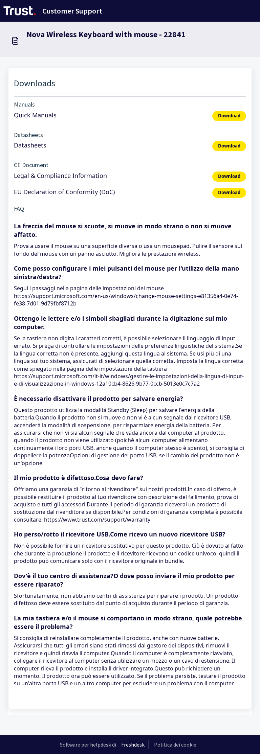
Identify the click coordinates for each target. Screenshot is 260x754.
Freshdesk (133, 744)
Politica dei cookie (175, 744)
